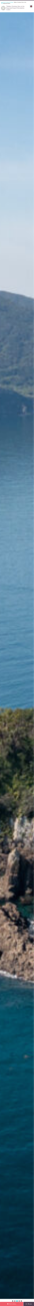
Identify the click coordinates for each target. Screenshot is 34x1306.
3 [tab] (17, 1301)
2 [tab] (15, 1301)
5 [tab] (21, 1301)
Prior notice (12, 1304)
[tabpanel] (17, 655)
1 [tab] (12, 1301)
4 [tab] (19, 1301)
